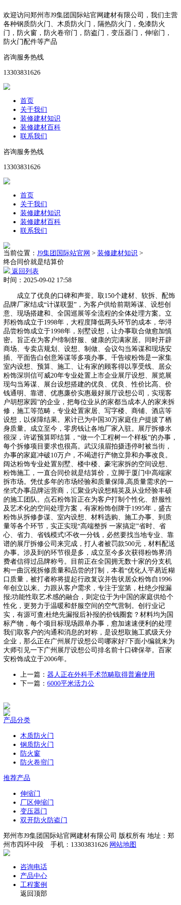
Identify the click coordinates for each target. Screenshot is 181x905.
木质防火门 (37, 735)
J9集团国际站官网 (63, 253)
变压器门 (33, 811)
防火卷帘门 (37, 762)
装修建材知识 (40, 118)
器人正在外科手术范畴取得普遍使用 (101, 674)
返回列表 (24, 271)
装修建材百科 (40, 127)
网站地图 (122, 844)
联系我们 (33, 136)
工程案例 (33, 884)
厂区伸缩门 (37, 802)
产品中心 (33, 875)
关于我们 (33, 109)
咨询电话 (33, 866)
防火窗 (30, 753)
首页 (27, 100)
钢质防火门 (37, 744)
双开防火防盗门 (43, 820)
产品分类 (16, 720)
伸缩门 (30, 793)
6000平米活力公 (70, 683)
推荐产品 (16, 777)
